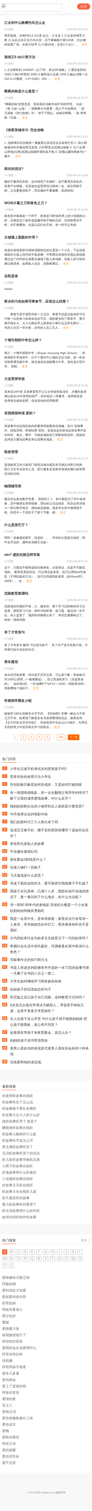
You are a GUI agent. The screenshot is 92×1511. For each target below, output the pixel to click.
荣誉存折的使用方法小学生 (30, 776)
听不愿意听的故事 (16, 1198)
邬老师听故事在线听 (17, 1096)
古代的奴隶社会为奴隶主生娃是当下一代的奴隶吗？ (49, 938)
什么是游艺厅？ (16, 525)
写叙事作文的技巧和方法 (29, 960)
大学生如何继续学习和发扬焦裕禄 (35, 981)
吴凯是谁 (11, 276)
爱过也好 (9, 1316)
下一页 (73, 737)
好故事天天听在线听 (17, 1185)
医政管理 (11, 452)
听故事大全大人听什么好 (21, 1115)
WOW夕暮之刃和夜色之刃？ (25, 203)
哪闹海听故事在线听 (17, 1128)
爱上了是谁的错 (14, 1386)
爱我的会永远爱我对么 (19, 1348)
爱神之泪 (9, 1412)
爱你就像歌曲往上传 (17, 1418)
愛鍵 (5, 1322)
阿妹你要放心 (12, 1309)
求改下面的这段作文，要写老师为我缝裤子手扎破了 (49, 883)
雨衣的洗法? (14, 169)
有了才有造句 (14, 632)
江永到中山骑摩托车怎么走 (24, 22)
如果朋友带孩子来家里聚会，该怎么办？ (41, 1032)
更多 (84, 1240)
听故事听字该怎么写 (17, 1140)
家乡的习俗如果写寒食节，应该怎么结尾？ (36, 301)
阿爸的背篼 (10, 1392)
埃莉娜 (7, 1360)
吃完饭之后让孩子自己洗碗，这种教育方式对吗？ (47, 997)
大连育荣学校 (14, 379)
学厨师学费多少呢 (18, 700)
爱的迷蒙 (9, 1450)
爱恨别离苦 (10, 1437)
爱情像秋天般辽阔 (16, 1277)
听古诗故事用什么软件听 (21, 1211)
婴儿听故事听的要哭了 (19, 1204)
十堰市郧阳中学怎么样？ (23, 340)
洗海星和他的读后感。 (27, 1062)
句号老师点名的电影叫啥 (29, 814)
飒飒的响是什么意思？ (21, 91)
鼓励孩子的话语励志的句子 (30, 989)
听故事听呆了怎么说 (17, 1102)
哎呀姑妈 (9, 1303)
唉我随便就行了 (14, 1335)
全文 (85, 44)
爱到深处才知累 (14, 1290)
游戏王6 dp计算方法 (19, 57)
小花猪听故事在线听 (17, 1179)
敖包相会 (9, 1380)
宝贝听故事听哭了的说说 (21, 1153)
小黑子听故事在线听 (17, 1166)
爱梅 (5, 1431)
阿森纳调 (9, 1284)
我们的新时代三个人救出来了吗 (34, 822)
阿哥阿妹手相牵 (14, 1367)
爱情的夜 (9, 1399)
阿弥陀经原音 (12, 1341)
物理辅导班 (12, 486)
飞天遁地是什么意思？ (27, 875)
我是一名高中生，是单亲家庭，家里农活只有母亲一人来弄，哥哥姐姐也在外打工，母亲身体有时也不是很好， (49, 924)
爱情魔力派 (10, 1328)
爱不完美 (9, 1463)
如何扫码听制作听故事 (19, 1217)
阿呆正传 (9, 1443)
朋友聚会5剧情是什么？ (28, 859)
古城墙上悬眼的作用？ (21, 237)
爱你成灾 (9, 1424)
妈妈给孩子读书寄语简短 (29, 1040)
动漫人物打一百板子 (25, 867)
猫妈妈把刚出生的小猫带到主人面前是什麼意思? (47, 806)
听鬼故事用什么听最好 (19, 1172)
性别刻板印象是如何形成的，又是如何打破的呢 (46, 784)
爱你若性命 (10, 1456)
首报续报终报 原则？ (20, 413)
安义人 (7, 1405)
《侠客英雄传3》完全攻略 (24, 130)
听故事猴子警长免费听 (19, 1108)
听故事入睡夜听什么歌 (19, 1134)
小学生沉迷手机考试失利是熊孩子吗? (38, 769)
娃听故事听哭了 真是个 (19, 1121)
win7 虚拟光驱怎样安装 (22, 554)
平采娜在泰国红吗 (23, 851)
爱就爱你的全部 (14, 1297)
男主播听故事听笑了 (17, 1147)
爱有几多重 (10, 1373)
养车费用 (11, 662)
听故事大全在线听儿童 (19, 1191)
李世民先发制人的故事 (27, 844)
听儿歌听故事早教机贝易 (21, 1159)
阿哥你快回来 (12, 1354)
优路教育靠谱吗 (16, 593)
